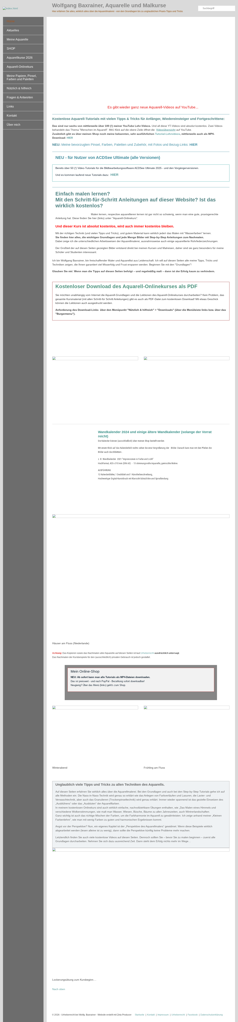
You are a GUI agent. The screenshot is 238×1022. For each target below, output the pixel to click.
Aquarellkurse (180, 340)
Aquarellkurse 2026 (20, 57)
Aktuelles (13, 30)
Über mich (13, 124)
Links (10, 106)
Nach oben (58, 989)
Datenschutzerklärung (211, 1015)
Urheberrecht (147, 653)
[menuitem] (23, 21)
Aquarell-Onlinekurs (20, 66)
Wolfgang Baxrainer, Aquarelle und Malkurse (109, 5)
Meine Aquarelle (17, 39)
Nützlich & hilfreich (19, 88)
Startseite (139, 1015)
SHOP (11, 48)
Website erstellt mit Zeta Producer (114, 1015)
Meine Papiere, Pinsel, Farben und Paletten (22, 77)
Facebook (193, 1015)
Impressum (163, 1015)
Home (11, 21)
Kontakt (12, 115)
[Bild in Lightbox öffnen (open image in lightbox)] (95, 387)
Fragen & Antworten (20, 97)
